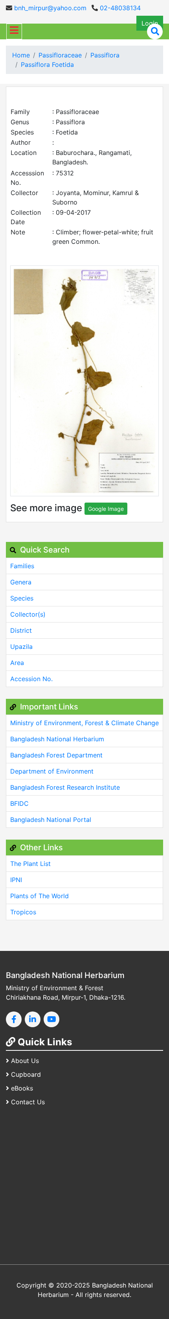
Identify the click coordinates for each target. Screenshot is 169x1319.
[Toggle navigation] (14, 31)
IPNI (16, 880)
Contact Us (28, 1102)
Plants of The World (39, 896)
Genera (20, 582)
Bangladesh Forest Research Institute (65, 787)
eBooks (22, 1088)
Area (17, 663)
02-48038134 (119, 8)
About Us (25, 1061)
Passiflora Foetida (47, 64)
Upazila (21, 646)
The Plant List (30, 864)
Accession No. (31, 679)
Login (149, 23)
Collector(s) (28, 614)
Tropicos (23, 912)
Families (22, 566)
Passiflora (104, 55)
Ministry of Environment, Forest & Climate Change (84, 723)
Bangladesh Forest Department (56, 755)
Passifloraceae (60, 55)
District (21, 630)
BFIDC (19, 803)
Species (21, 598)
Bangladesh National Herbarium (57, 739)
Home (21, 55)
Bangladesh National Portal (50, 819)
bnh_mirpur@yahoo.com (49, 8)
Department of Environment (52, 771)
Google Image (106, 508)
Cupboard (26, 1074)
